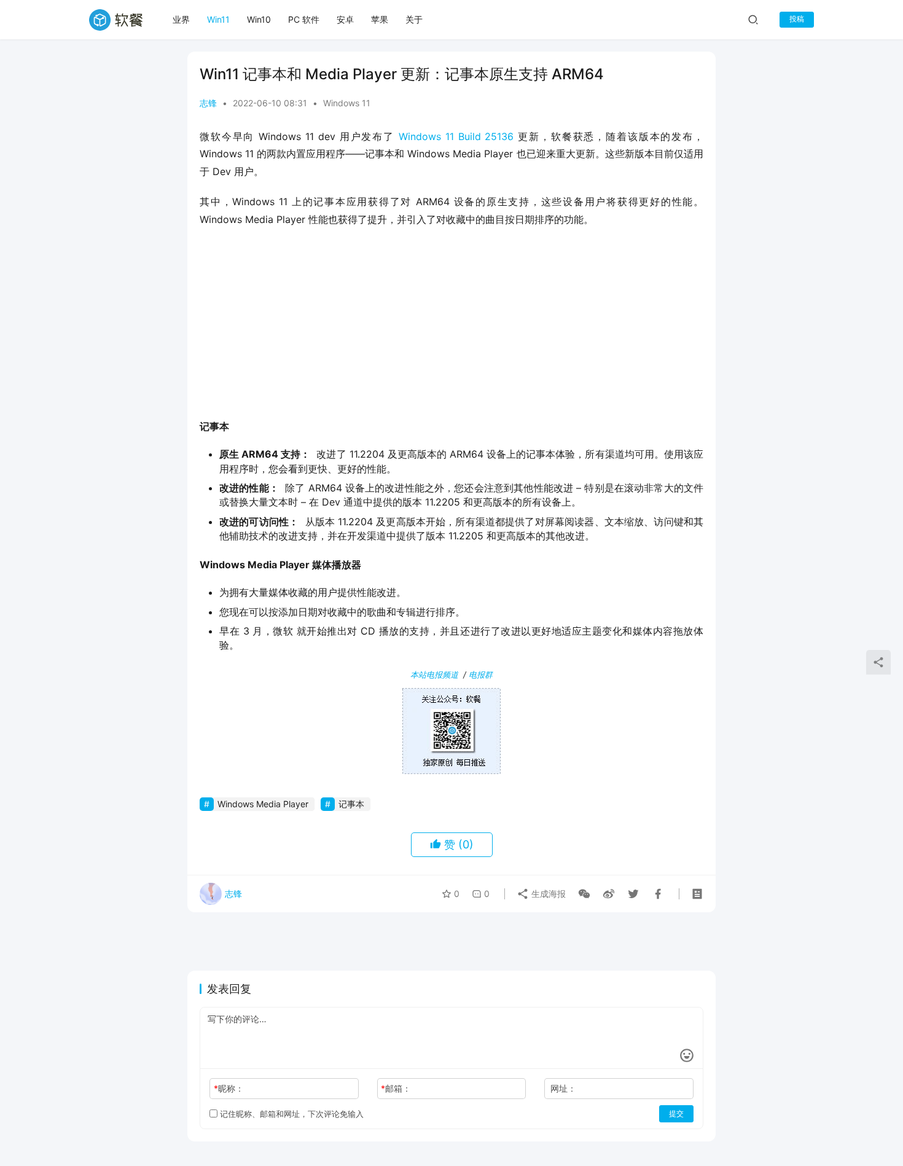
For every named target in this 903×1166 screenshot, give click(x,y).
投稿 (796, 18)
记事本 (351, 804)
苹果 (379, 19)
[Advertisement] (451, 327)
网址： (563, 1088)
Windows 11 (346, 103)
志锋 (208, 103)
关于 (414, 19)
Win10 (259, 19)
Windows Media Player (262, 804)
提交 (676, 1113)
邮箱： (396, 1088)
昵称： (229, 1088)
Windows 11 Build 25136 (456, 136)
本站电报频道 (434, 674)
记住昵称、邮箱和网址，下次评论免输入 (290, 1114)
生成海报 (547, 893)
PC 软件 (303, 19)
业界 (181, 19)
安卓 (345, 19)
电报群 (481, 674)
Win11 (218, 19)
